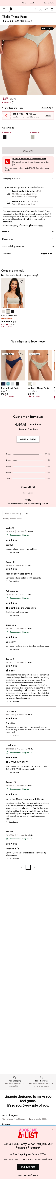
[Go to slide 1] (25, 91)
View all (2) (46, 108)
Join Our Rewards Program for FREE (29, 158)
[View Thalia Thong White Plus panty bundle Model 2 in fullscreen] (28, 60)
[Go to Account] (40, 9)
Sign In (35, 1175)
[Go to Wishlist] (46, 9)
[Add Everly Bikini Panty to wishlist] (21, 354)
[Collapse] (52, 1129)
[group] (28, 60)
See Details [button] (49, 3)
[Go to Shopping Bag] (52, 9)
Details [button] (7, 170)
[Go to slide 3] (28, 91)
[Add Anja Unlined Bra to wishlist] (21, 281)
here (41, 225)
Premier (6, 1124)
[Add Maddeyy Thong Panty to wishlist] (48, 354)
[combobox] (16, 513)
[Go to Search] (35, 9)
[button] (17, 21)
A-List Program (10, 1115)
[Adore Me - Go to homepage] (11, 9)
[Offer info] (13, 102)
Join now (9, 187)
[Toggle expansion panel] (52, 179)
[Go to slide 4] (30, 91)
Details (48, 115)
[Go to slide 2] (27, 91)
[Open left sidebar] (4, 9)
